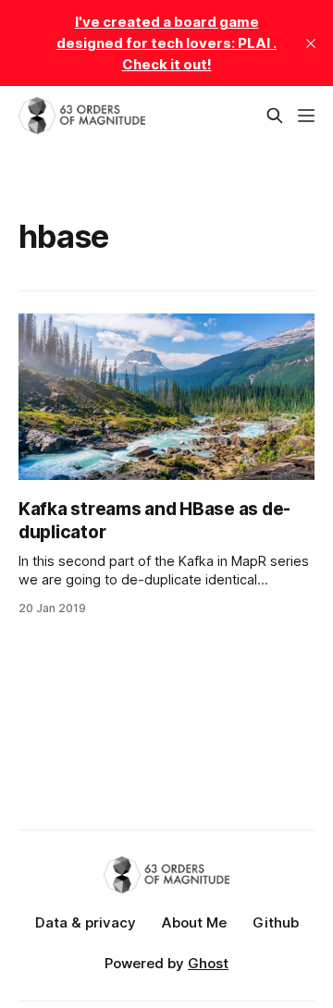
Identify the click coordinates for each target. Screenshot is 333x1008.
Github (276, 922)
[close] (311, 43)
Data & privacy (85, 922)
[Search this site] (275, 115)
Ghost (208, 963)
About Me (194, 922)
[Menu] (306, 115)
